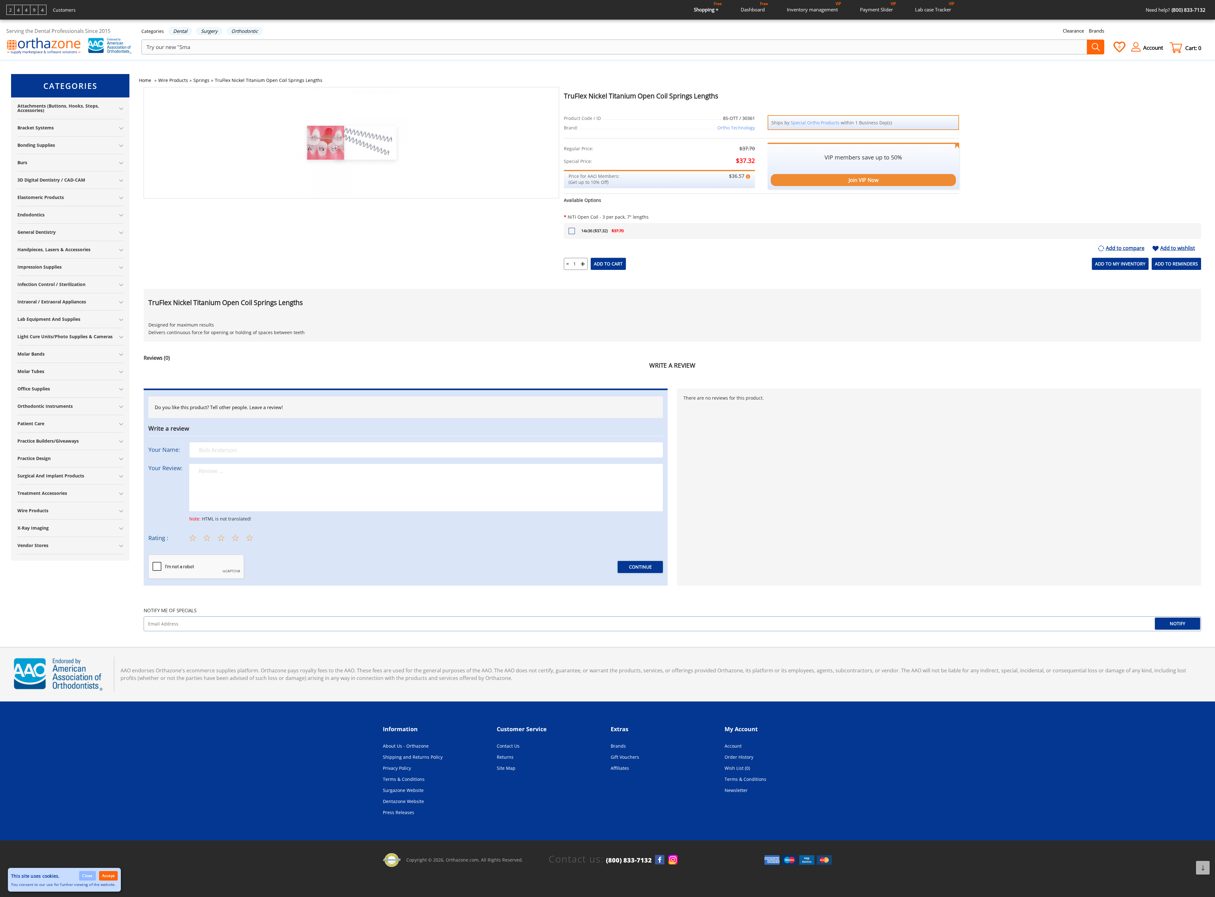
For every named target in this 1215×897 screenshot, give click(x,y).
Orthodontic (244, 31)
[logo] (43, 46)
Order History (739, 757)
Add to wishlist (1177, 248)
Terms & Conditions (404, 779)
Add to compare (1125, 248)
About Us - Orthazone (406, 746)
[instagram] (673, 859)
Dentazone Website (403, 801)
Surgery (209, 31)
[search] (1095, 47)
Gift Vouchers (625, 757)
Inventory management (814, 7)
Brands (1096, 31)
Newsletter (736, 790)
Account (733, 746)
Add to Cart (608, 264)
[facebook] (659, 859)
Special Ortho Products (815, 123)
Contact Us (508, 746)
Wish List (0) (737, 768)
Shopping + (708, 7)
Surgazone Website (403, 790)
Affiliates (620, 768)
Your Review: (165, 468)
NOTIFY (1177, 623)
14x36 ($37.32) (602, 231)
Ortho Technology (736, 128)
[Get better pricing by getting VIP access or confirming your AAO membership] (748, 176)
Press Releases (398, 812)
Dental (180, 31)
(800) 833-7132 (629, 860)
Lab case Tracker (934, 7)
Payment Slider (878, 7)
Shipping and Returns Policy (413, 757)
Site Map (506, 768)
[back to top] (1203, 868)
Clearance (1073, 31)
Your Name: (164, 449)
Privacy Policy (397, 768)
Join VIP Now (863, 180)
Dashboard (754, 7)
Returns (505, 757)
